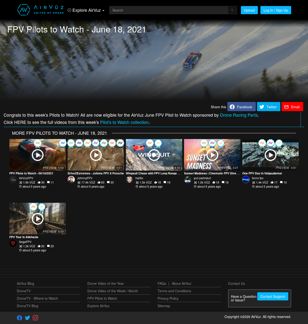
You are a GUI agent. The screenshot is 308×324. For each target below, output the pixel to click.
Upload (249, 10)
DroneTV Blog (27, 305)
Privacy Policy (168, 298)
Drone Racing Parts (239, 115)
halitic (139, 178)
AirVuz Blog (25, 283)
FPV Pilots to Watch (102, 298)
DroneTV (24, 290)
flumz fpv (257, 178)
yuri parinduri (202, 178)
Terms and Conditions (174, 290)
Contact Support (272, 296)
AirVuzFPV (26, 178)
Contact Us (236, 283)
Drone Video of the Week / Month (112, 290)
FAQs (162, 283)
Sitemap (164, 305)
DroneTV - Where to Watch (37, 298)
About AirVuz (181, 283)
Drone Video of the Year (105, 283)
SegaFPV (25, 242)
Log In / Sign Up (275, 10)
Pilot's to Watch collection (124, 122)
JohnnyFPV (84, 178)
